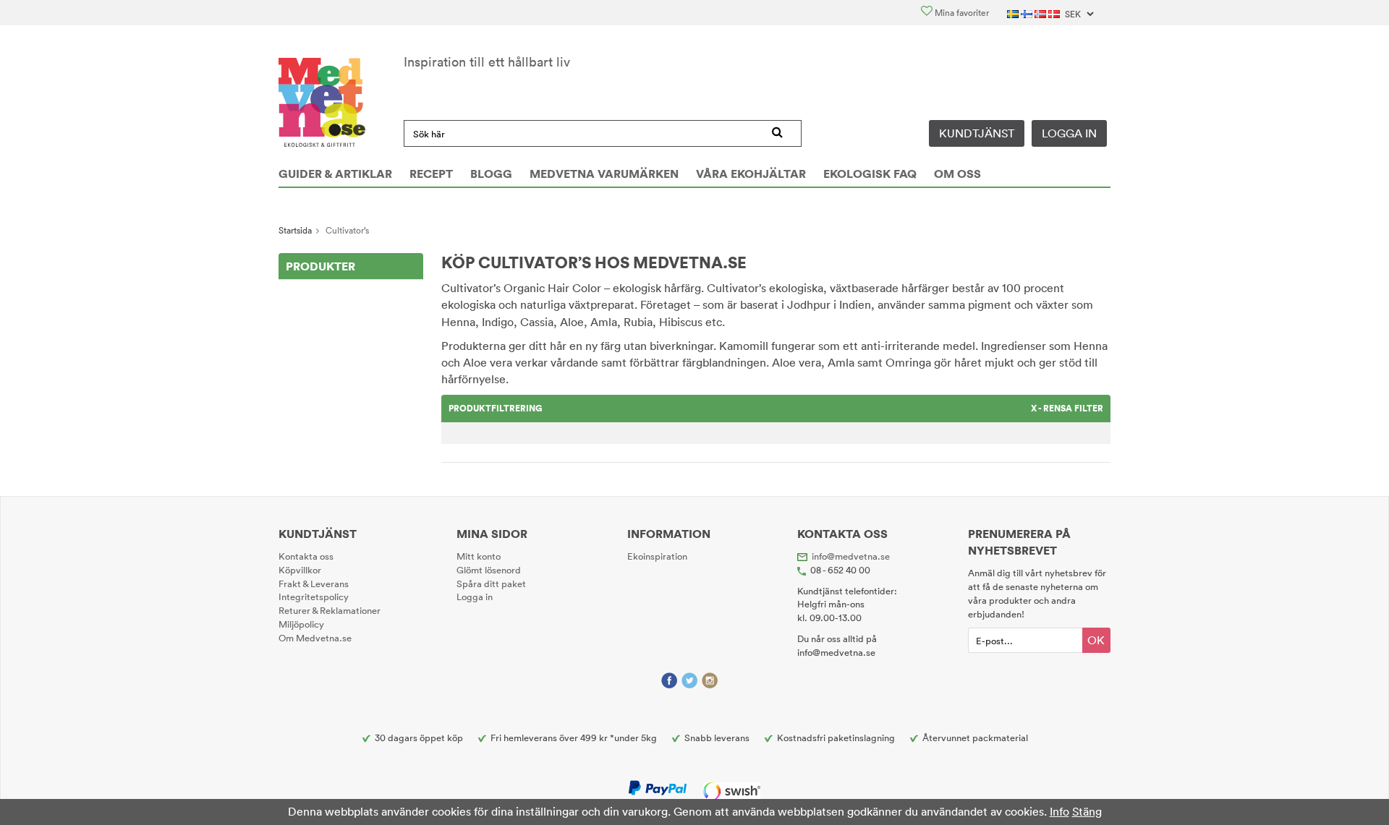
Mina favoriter (961, 12)
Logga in (1069, 133)
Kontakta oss (306, 556)
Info (1059, 811)
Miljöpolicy (301, 624)
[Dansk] (1055, 12)
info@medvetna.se (851, 556)
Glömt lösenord (488, 570)
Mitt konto (478, 556)
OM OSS (957, 173)
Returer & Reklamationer (330, 610)
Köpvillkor (300, 570)
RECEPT (431, 173)
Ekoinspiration (657, 556)
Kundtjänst (976, 133)
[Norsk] (1041, 12)
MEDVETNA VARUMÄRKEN (604, 173)
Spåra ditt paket (491, 583)
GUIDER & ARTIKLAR (335, 173)
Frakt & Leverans (314, 583)
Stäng (1087, 811)
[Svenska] (1014, 12)
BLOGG (491, 173)
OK (1096, 640)
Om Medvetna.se (315, 638)
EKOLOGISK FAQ (870, 173)
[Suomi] (1028, 12)
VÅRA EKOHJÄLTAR (751, 173)
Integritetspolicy (314, 596)
